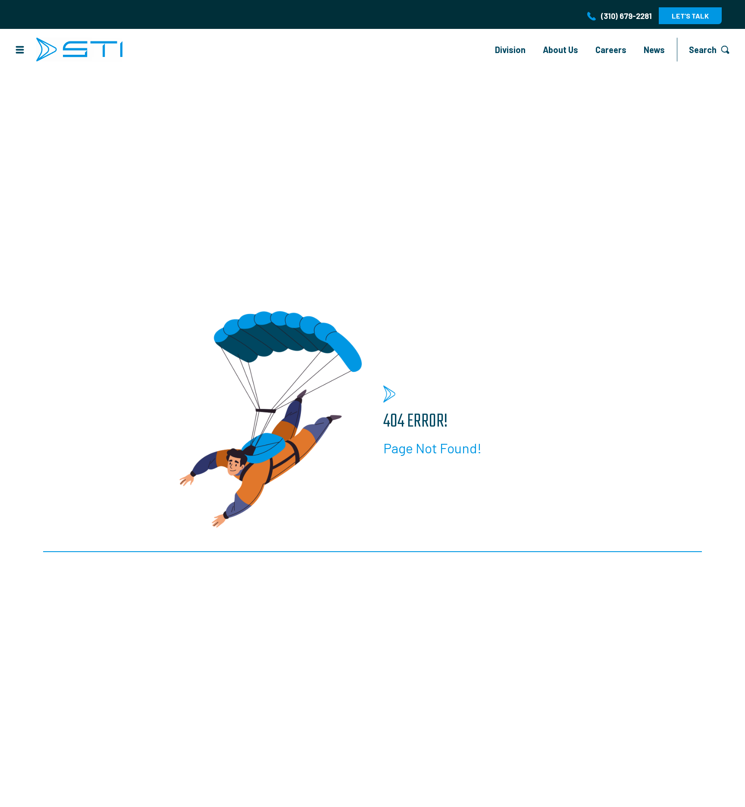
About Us (560, 49)
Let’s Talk (690, 16)
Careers (610, 49)
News (654, 49)
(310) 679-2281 (626, 16)
